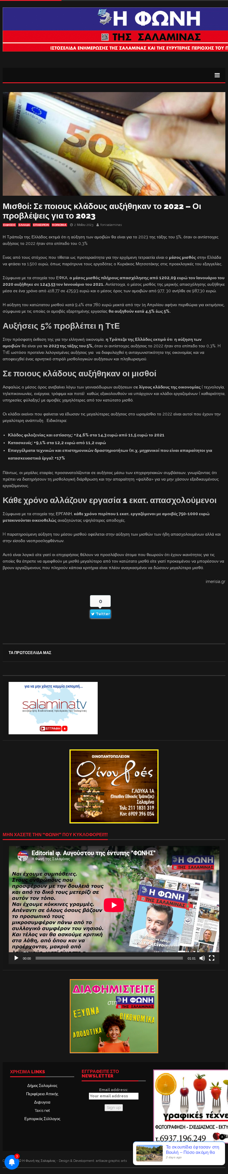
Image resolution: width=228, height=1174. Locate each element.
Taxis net (42, 1110)
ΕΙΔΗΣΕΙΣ (9, 225)
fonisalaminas (111, 225)
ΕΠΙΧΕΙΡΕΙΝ (41, 225)
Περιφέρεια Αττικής (42, 1094)
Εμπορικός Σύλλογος (42, 1119)
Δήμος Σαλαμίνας (42, 1085)
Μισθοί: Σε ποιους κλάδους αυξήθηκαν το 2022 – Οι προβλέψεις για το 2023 (102, 211)
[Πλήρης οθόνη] (212, 958)
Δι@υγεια (42, 1102)
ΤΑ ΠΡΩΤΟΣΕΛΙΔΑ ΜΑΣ (30, 653)
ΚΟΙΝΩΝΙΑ (59, 225)
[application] (114, 905)
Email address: (113, 1090)
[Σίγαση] (202, 958)
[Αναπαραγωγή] (16, 958)
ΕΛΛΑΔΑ (24, 225)
